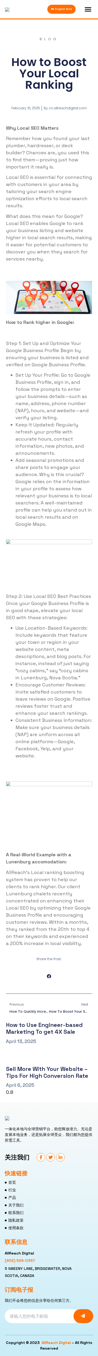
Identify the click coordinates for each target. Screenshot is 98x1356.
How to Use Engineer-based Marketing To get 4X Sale (44, 1028)
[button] (49, 976)
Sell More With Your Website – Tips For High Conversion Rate (47, 1072)
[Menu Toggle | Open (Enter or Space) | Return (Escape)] (84, 9)
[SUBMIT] (83, 1316)
